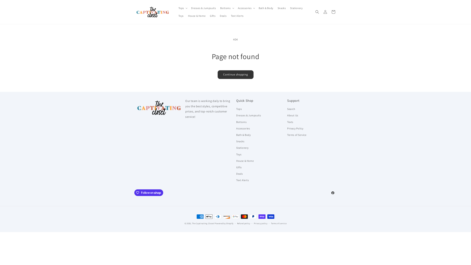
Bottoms (241, 122)
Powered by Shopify (224, 223)
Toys (238, 154)
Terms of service (278, 223)
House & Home (245, 160)
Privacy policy (261, 223)
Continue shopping (235, 74)
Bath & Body (243, 135)
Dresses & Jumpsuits (248, 115)
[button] (182, 8)
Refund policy (243, 223)
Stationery (242, 147)
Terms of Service (297, 135)
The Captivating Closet (203, 223)
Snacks (240, 141)
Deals (239, 173)
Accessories (243, 128)
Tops (239, 109)
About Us (292, 115)
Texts (290, 122)
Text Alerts (242, 180)
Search (291, 109)
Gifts (239, 167)
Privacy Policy (295, 128)
